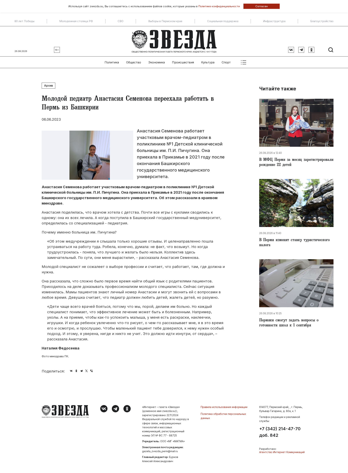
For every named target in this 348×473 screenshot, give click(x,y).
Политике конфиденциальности (219, 6)
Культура (207, 62)
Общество (133, 62)
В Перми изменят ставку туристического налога (294, 243)
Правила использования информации (224, 407)
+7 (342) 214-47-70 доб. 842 (280, 432)
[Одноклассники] (76, 371)
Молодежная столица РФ (76, 21)
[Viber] (91, 371)
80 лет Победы (24, 21)
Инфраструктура (274, 21)
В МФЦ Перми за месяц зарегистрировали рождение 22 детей (296, 163)
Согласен (261, 6)
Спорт (226, 62)
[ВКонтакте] (71, 371)
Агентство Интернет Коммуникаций (282, 452)
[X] (86, 371)
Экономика (156, 62)
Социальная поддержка (222, 21)
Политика (112, 62)
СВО (120, 21)
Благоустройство (322, 21)
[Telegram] (81, 371)
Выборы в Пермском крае (165, 21)
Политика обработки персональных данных (223, 415)
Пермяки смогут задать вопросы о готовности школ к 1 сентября (288, 323)
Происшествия (183, 62)
